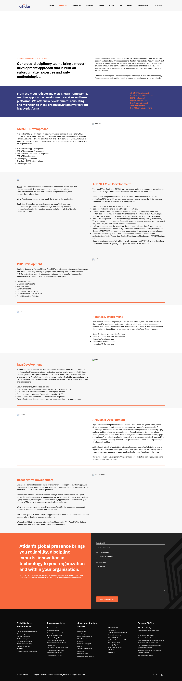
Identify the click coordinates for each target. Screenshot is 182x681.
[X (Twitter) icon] (156, 675)
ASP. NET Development (139, 93)
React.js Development (139, 103)
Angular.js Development (139, 100)
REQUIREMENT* (102, 562)
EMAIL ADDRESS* (102, 553)
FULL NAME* (100, 543)
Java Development (137, 105)
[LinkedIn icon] (162, 675)
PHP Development (137, 98)
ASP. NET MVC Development (141, 95)
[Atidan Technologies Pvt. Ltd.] (25, 5)
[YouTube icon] (159, 675)
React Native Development (141, 108)
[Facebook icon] (154, 675)
